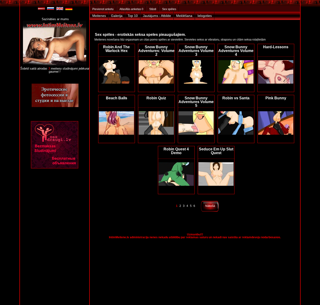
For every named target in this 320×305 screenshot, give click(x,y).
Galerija (117, 16)
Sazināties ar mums (55, 19)
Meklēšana (184, 16)
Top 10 (133, 16)
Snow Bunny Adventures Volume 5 (196, 102)
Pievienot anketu (103, 9)
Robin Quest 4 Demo (176, 151)
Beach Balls (116, 98)
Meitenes (99, 16)
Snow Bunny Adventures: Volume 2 (156, 50)
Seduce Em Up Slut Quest (216, 151)
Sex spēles (169, 9)
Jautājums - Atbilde (157, 16)
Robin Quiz (156, 98)
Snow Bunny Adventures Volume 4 (235, 50)
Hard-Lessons (275, 47)
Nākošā (210, 206)
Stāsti (152, 9)
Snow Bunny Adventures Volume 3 (196, 50)
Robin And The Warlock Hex (116, 49)
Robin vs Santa (235, 98)
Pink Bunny (275, 98)
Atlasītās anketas (131, 9)
